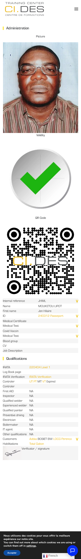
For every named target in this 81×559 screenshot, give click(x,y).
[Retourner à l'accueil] (24, 9)
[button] (76, 9)
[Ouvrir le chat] (72, 550)
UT (31, 381)
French (53, 555)
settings (31, 546)
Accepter (12, 552)
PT (35, 381)
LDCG (57, 439)
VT (44, 381)
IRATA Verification (40, 377)
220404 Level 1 (39, 367)
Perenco (66, 439)
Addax (33, 439)
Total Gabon (36, 443)
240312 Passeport (50, 316)
